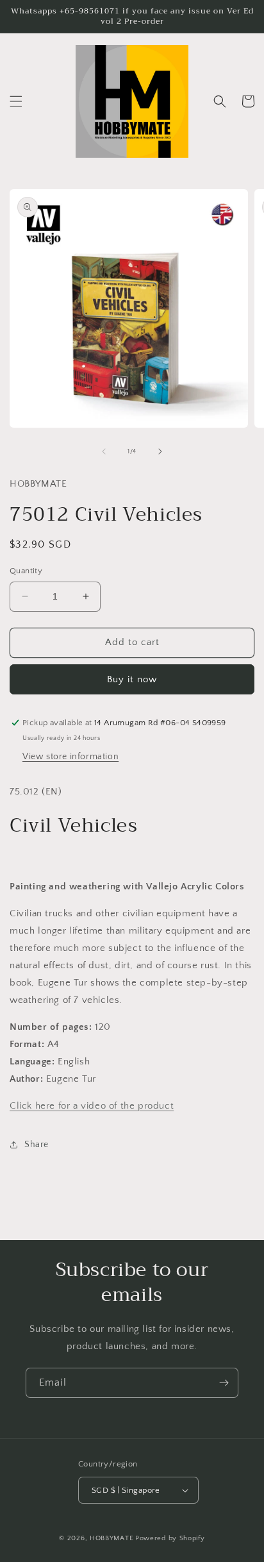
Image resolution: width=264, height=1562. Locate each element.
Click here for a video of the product (92, 1105)
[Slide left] (104, 451)
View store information (70, 757)
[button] (16, 101)
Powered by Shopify (170, 1538)
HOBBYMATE (111, 1538)
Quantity (26, 570)
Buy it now (132, 679)
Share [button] (36, 1144)
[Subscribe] (224, 1383)
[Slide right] (160, 451)
